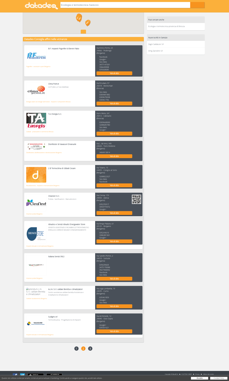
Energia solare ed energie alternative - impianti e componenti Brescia (48, 102)
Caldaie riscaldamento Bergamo (36, 298)
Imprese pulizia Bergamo (34, 214)
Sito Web (103, 62)
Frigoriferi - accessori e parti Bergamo (38, 66)
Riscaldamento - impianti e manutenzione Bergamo (42, 185)
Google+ (102, 59)
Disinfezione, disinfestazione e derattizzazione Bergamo (44, 152)
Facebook (103, 57)
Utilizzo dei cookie (208, 374)
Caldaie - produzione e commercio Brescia (39, 132)
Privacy (197, 374)
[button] (87, 23)
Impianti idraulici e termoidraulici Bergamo (39, 246)
